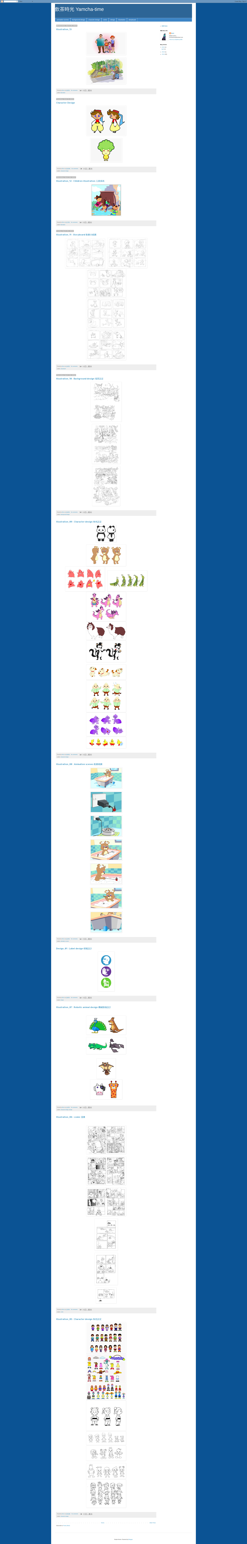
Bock (172, 33)
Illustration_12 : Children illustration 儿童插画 (80, 181)
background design (78, 20)
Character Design (65, 102)
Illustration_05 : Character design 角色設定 (79, 1319)
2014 (163, 47)
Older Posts (153, 1522)
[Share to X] (87, 90)
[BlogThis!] (85, 90)
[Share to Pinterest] (91, 90)
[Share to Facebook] (89, 90)
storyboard (132, 20)
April (163, 49)
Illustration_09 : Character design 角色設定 (79, 521)
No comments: (74, 90)
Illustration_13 (63, 29)
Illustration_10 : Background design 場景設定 (79, 378)
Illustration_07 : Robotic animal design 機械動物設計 (83, 1007)
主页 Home (164, 26)
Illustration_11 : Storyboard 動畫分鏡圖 (76, 234)
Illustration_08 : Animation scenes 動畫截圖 (79, 764)
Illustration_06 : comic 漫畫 (70, 1117)
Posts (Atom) (66, 1525)
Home (102, 1522)
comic (105, 20)
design (112, 20)
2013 (163, 52)
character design (94, 20)
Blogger (131, 1539)
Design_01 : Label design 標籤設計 (74, 948)
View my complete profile (175, 39)
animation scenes (63, 20)
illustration (121, 20)
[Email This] (84, 90)
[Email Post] (80, 90)
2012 (163, 54)
